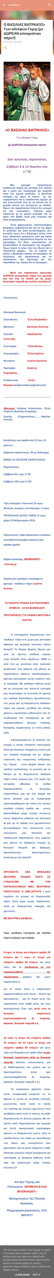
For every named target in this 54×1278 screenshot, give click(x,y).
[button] (5, 48)
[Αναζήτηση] (50, 4)
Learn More (22, 1274)
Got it (36, 1274)
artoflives (13, 4)
